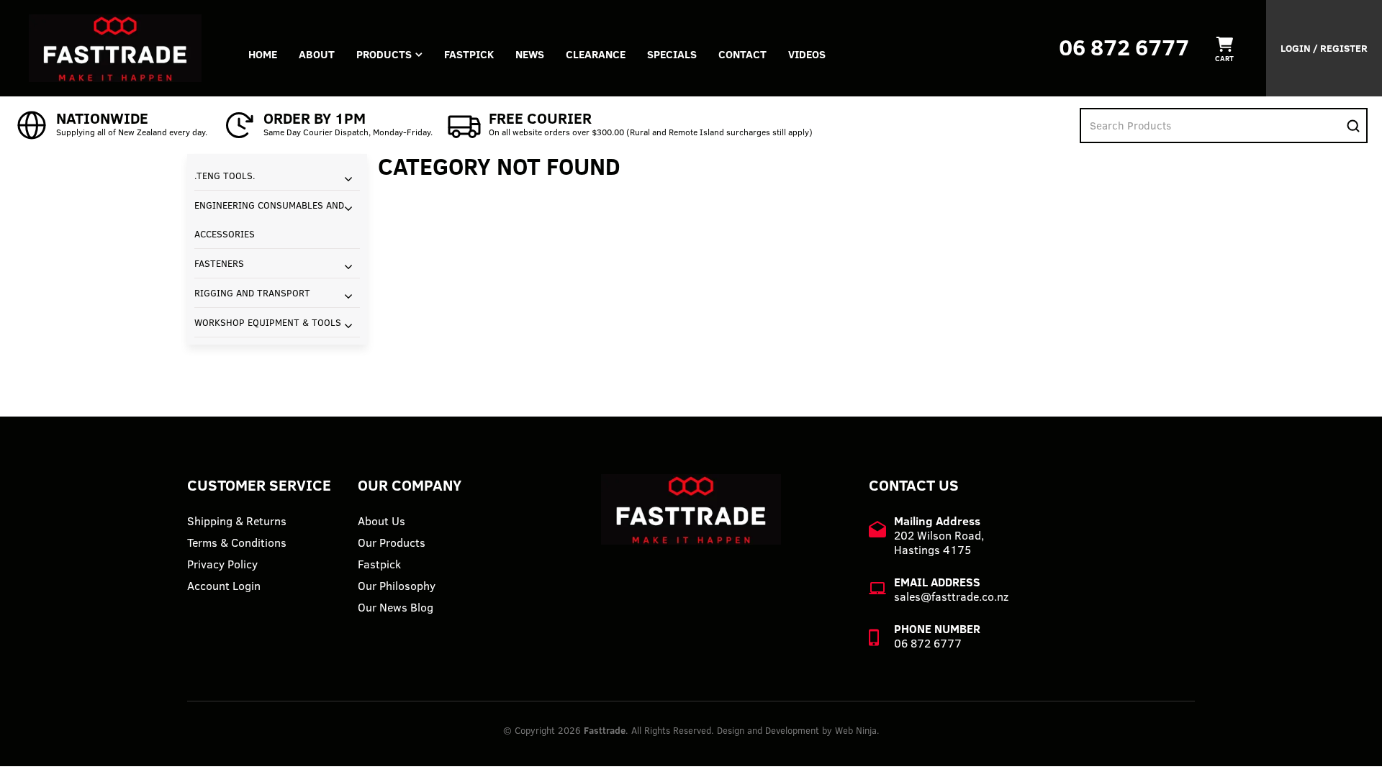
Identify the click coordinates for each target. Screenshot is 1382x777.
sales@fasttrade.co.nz (951, 596)
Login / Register (1324, 48)
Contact (742, 54)
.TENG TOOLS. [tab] (225, 175)
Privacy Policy (222, 564)
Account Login (224, 585)
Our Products (391, 542)
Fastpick (379, 564)
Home (262, 54)
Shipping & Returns (236, 521)
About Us (381, 521)
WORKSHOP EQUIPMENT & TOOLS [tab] (267, 322)
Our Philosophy (396, 585)
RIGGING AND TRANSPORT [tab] (252, 292)
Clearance (595, 54)
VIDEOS (807, 54)
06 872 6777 (1124, 47)
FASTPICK (469, 54)
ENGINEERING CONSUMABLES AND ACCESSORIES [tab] (269, 219)
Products (384, 54)
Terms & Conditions (236, 542)
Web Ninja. (857, 730)
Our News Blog (395, 607)
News (529, 54)
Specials (672, 54)
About (317, 54)
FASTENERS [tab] (219, 263)
